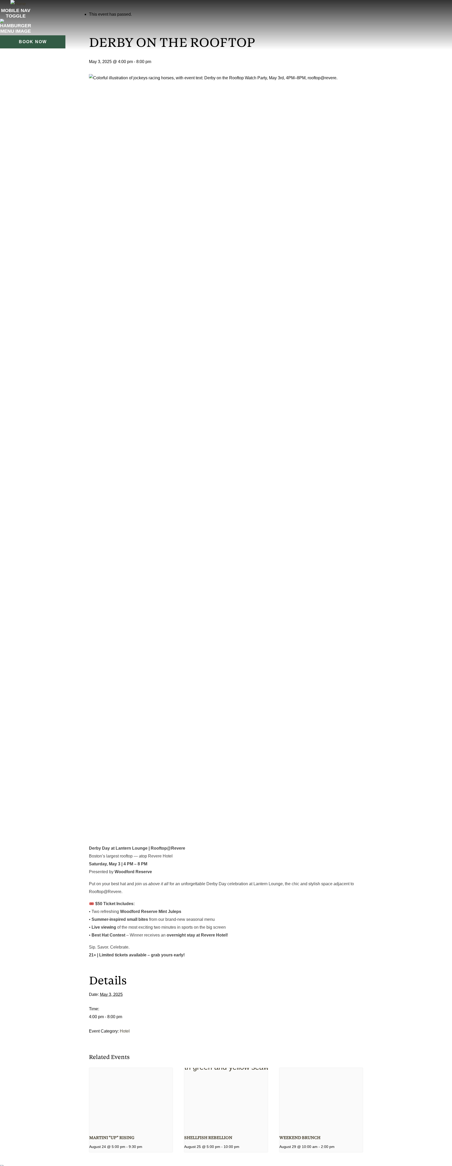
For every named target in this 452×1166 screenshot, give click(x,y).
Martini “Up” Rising (111, 1138)
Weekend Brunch (299, 1138)
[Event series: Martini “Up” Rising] (144, 1147)
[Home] (18, 4)
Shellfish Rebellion (208, 1138)
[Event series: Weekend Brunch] (336, 1147)
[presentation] (131, 1099)
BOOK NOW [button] (33, 42)
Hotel (125, 1031)
